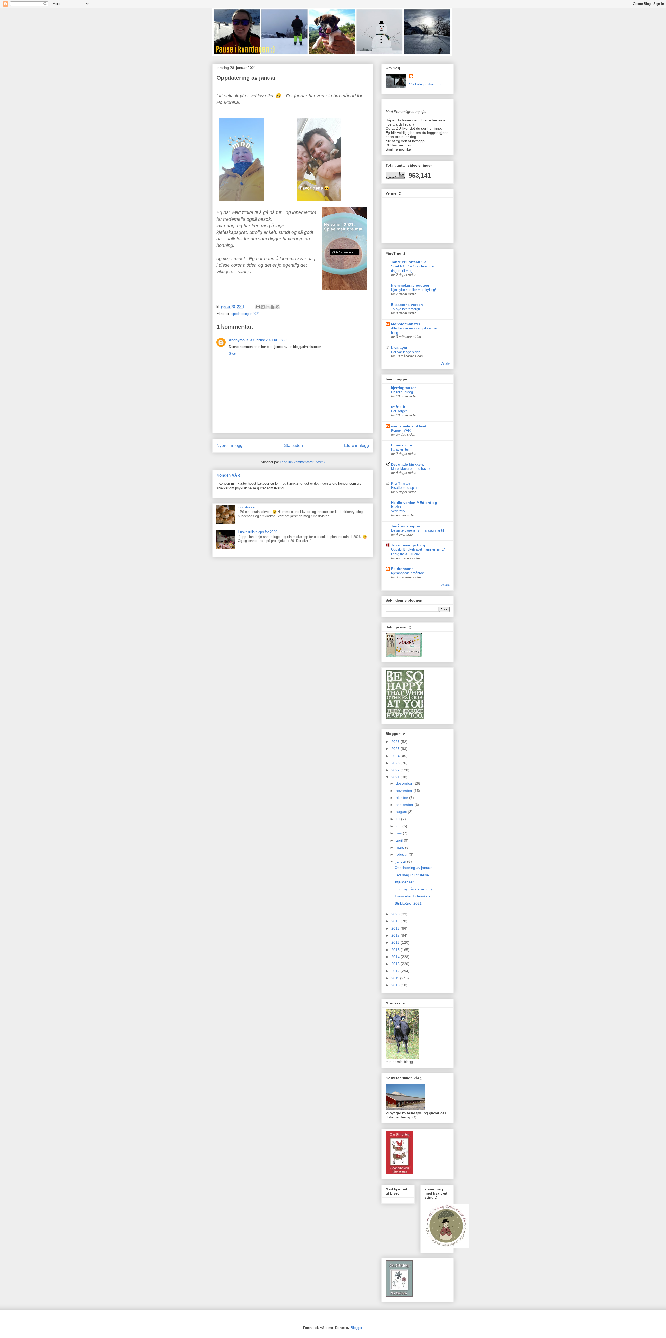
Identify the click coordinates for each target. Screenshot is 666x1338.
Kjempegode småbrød (407, 573)
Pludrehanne (402, 569)
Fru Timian (400, 483)
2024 (396, 756)
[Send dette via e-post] (257, 306)
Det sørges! (400, 411)
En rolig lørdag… (403, 392)
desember (404, 783)
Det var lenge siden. (406, 352)
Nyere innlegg (229, 445)
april (400, 840)
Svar (232, 353)
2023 (396, 763)
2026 (396, 742)
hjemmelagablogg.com (411, 285)
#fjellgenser (404, 882)
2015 (396, 950)
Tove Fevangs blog (408, 545)
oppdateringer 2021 (245, 314)
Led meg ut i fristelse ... (414, 875)
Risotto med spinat (405, 488)
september (405, 805)
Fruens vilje (401, 445)
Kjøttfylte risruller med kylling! (413, 290)
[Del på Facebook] (272, 306)
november (404, 791)
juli (398, 819)
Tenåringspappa (405, 526)
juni (399, 826)
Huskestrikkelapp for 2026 (257, 532)
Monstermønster (405, 324)
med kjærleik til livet (408, 426)
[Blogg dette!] (262, 306)
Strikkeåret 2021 (408, 903)
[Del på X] (267, 306)
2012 (396, 971)
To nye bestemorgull (406, 309)
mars (400, 847)
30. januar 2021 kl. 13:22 (268, 340)
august (402, 812)
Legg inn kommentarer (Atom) (302, 462)
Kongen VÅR (228, 475)
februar (402, 854)
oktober (402, 798)
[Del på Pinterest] (277, 306)
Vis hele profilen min (426, 84)
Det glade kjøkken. (407, 464)
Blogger (356, 1328)
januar (401, 861)
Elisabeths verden (407, 305)
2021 (396, 777)
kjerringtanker (403, 388)
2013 (396, 964)
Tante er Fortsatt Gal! (410, 262)
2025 (396, 749)
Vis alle (445, 363)
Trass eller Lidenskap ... (414, 896)
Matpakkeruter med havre (410, 469)
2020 (396, 914)
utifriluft (398, 407)
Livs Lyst (399, 348)
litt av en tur (400, 449)
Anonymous (238, 340)
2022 (396, 770)
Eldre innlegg (356, 445)
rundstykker (246, 507)
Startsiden (293, 445)
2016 (396, 942)
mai (399, 833)
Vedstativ (398, 511)
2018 (396, 928)
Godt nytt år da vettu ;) (413, 889)
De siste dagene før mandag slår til (417, 530)
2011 (395, 978)
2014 (396, 957)
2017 (396, 935)
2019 (396, 921)
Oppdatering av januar (413, 868)
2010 (396, 985)
